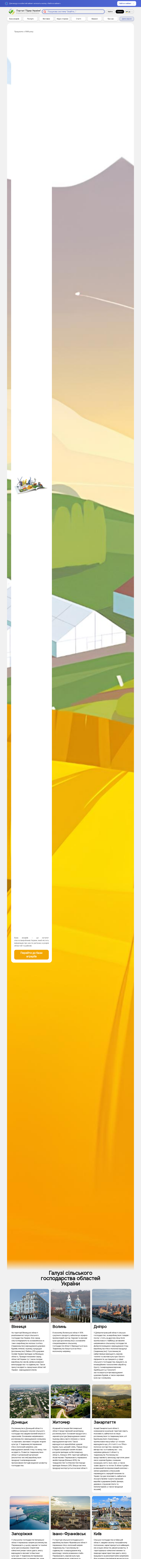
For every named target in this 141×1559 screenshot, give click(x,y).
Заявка (119, 12)
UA (129, 12)
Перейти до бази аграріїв (31, 954)
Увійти (110, 12)
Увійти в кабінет (126, 3)
